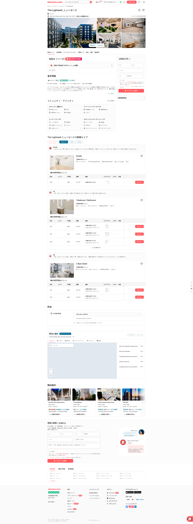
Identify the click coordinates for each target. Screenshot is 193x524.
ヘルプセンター (113, 495)
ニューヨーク (61, 6)
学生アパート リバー (54, 475)
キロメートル (140, 335)
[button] (110, 2)
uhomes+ (71, 509)
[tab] (107, 314)
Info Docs (62, 519)
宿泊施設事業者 (93, 493)
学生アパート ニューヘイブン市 (79, 478)
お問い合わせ (132, 2)
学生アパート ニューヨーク (55, 473)
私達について (71, 493)
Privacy (53, 519)
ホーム (49, 6)
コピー (73, 337)
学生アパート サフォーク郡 (125, 475)
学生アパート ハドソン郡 (125, 473)
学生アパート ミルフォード (55, 478)
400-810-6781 (113, 501)
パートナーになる (94, 495)
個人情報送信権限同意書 (131, 82)
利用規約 (136, 86)
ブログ (69, 506)
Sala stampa (70, 512)
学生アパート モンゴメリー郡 (102, 478)
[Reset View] (50, 375)
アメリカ (54, 6)
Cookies (57, 519)
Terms (48, 519)
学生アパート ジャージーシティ (102, 473)
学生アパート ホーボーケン (78, 473)
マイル (131, 335)
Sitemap (67, 519)
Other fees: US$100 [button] (82, 314)
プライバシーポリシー (125, 86)
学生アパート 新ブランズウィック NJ (104, 475)
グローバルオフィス (74, 495)
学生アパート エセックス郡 (78, 475)
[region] (82, 361)
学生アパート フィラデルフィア (126, 478)
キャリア (69, 498)
